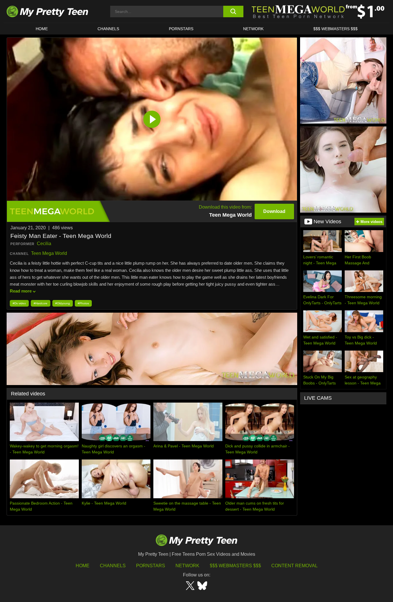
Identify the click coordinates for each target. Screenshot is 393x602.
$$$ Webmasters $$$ (235, 565)
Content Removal (294, 565)
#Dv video (19, 303)
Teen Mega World (49, 253)
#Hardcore (40, 303)
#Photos (83, 303)
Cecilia (44, 243)
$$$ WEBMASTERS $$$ (335, 28)
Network (253, 28)
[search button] (233, 11)
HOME (42, 28)
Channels (113, 565)
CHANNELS (108, 28)
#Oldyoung (62, 303)
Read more (21, 291)
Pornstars (181, 28)
